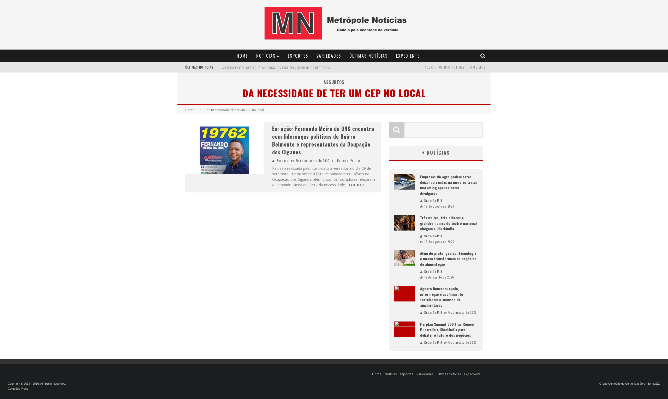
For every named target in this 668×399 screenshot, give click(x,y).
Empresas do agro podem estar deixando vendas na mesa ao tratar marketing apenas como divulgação (448, 185)
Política (355, 161)
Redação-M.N (433, 200)
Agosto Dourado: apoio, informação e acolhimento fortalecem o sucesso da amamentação (441, 297)
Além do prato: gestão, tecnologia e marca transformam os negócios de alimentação (287, 68)
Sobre (429, 67)
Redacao (282, 161)
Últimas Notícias (368, 56)
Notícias (266, 56)
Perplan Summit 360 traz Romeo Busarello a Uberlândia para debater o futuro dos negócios (447, 329)
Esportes (298, 56)
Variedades (329, 56)
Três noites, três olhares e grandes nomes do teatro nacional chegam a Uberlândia (448, 223)
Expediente (408, 56)
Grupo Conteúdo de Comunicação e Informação (629, 383)
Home (242, 56)
